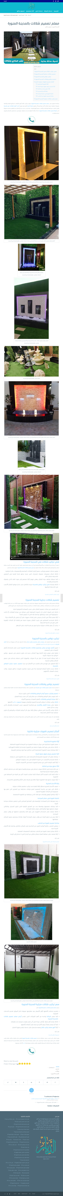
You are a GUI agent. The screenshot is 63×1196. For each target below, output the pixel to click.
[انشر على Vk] (16, 1082)
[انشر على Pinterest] (39, 1082)
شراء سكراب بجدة (13, 1144)
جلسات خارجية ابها (17, 1139)
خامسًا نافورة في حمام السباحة (46, 93)
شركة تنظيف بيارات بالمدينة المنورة (22, 1157)
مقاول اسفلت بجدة (11, 1180)
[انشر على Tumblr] (24, 1082)
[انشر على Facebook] (55, 1082)
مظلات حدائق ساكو (12, 1170)
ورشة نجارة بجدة (12, 1185)
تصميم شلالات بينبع (25, 1134)
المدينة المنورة (55, 26)
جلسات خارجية (26, 1139)
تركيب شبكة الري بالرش (9, 1119)
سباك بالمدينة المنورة (24, 1142)
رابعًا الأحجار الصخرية (43, 91)
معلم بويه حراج (25, 1172)
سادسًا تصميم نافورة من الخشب (46, 96)
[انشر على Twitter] (47, 1082)
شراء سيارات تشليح (25, 1147)
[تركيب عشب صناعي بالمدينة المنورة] (62, 598)
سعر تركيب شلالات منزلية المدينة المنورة (46, 98)
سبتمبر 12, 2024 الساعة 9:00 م (52, 1100)
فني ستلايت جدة (25, 1165)
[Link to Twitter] (58, 1)
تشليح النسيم (11, 1126)
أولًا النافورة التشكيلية (43, 84)
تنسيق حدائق (48, 26)
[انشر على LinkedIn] (31, 1082)
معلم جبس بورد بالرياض (15, 1175)
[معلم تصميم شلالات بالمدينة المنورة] (31, 47)
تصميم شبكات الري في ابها (23, 1129)
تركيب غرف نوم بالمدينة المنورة (22, 1126)
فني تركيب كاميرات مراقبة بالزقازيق (22, 1162)
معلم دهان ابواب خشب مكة (23, 1180)
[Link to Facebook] (53, 1)
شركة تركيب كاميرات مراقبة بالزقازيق (21, 1152)
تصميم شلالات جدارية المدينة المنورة (45, 74)
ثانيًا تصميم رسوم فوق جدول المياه (46, 86)
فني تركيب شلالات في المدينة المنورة (46, 71)
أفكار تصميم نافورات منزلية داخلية (44, 82)
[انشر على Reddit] (8, 1082)
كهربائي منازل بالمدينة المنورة (22, 1167)
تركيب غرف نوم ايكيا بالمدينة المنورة (21, 1124)
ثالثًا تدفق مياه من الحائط (44, 88)
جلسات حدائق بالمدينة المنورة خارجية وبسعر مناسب (44, 1098)
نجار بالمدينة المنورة (14, 1183)
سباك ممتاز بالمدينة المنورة (12, 1142)
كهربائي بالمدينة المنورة (14, 1165)
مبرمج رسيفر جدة (11, 1167)
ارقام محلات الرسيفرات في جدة (22, 1119)
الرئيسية (5, 1)
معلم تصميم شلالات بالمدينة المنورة (33, 23)
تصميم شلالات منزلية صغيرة (13, 1134)
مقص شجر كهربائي (25, 1183)
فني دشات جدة (9, 1162)
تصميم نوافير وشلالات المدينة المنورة (45, 79)
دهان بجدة (9, 1139)
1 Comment (52, 1067)
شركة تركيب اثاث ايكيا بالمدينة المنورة (21, 1149)
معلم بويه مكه (17, 1172)
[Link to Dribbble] (56, 1)
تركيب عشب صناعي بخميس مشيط (22, 1121)
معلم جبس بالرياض (25, 1175)
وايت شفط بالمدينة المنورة (23, 1185)
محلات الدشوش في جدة (23, 1170)
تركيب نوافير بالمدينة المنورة (43, 76)
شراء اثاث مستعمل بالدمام (23, 1144)
